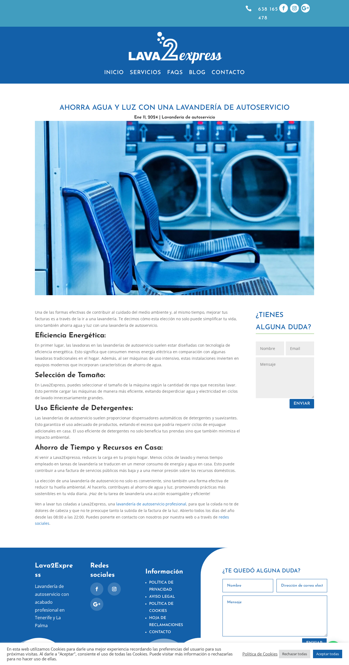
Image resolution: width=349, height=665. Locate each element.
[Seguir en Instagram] (294, 8)
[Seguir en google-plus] (305, 8)
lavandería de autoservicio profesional (151, 504)
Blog (197, 73)
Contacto (228, 73)
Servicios (145, 73)
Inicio (114, 73)
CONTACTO (160, 632)
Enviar (302, 404)
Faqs (175, 73)
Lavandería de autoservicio (188, 117)
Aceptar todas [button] (327, 653)
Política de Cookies (260, 653)
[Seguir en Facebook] (283, 8)
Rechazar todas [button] (294, 653)
